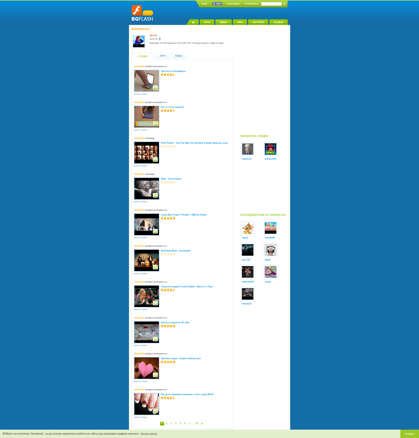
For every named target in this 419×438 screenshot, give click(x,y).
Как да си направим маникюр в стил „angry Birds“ (187, 394)
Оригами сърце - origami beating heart (181, 358)
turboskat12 (248, 281)
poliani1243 (270, 159)
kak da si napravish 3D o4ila (175, 322)
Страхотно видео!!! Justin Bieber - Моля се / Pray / (187, 286)
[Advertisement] (263, 81)
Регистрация (233, 4)
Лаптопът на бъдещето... (174, 71)
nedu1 (245, 237)
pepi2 (267, 259)
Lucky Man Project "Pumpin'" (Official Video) (184, 215)
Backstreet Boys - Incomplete (175, 250)
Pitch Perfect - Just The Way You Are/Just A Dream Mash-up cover (194, 143)
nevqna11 (246, 303)
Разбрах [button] (409, 433)
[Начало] (192, 22)
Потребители (251, 4)
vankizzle (246, 159)
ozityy (268, 281)
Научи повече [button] (148, 433)
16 (197, 423)
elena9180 (270, 237)
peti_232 (246, 259)
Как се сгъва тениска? (172, 107)
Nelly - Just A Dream (171, 179)
